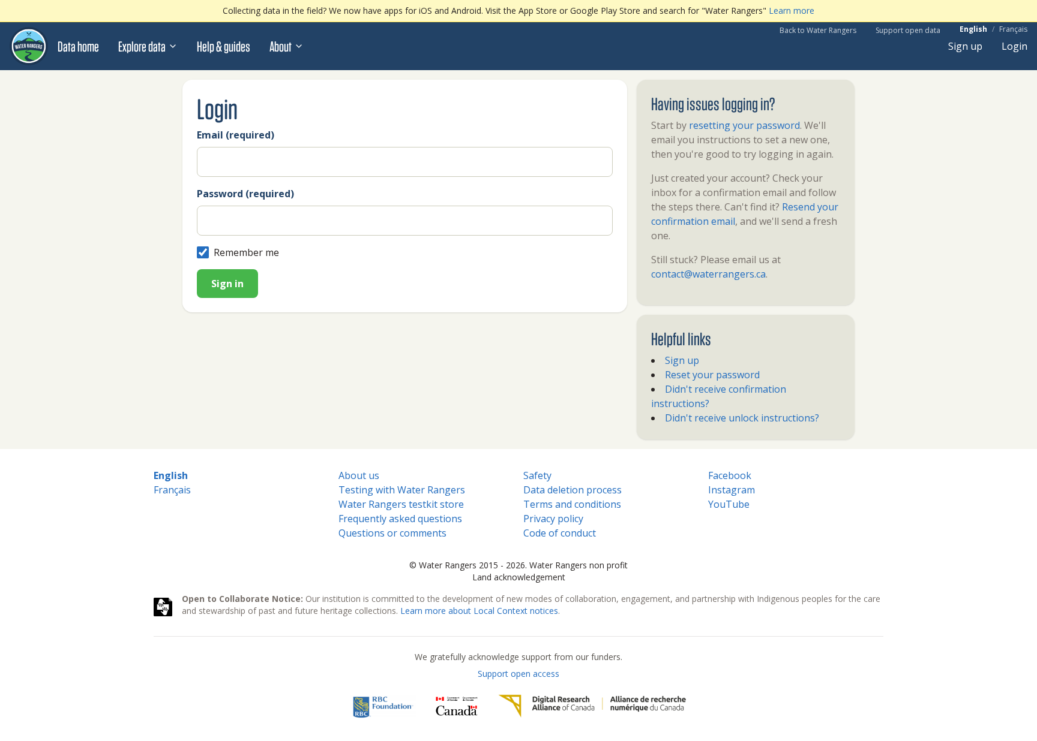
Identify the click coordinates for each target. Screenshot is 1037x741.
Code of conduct (559, 533)
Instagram (731, 489)
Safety (537, 475)
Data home (78, 46)
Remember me (246, 252)
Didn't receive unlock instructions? (742, 417)
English (973, 29)
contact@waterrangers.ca (708, 274)
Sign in (227, 283)
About (280, 46)
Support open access (518, 673)
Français (1013, 29)
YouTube (729, 504)
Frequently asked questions (400, 518)
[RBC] (383, 706)
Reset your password (712, 374)
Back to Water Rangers (818, 30)
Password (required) (245, 193)
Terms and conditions (572, 504)
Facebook (729, 475)
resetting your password (744, 125)
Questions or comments (392, 533)
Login (1014, 46)
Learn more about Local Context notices (479, 610)
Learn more (791, 10)
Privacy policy (553, 518)
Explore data (142, 46)
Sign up (965, 46)
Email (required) (235, 134)
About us (358, 475)
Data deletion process (572, 489)
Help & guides (223, 46)
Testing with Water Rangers (401, 489)
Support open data (908, 30)
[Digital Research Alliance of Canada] (592, 706)
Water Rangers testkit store (401, 504)
